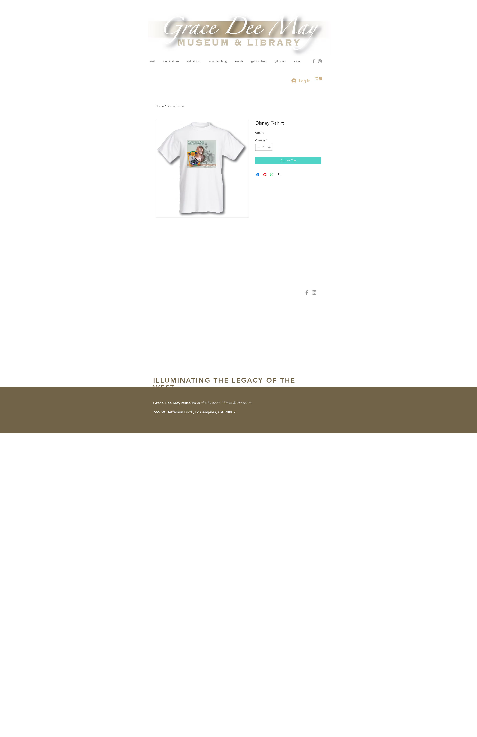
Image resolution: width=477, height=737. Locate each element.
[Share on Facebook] (257, 174)
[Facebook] (313, 61)
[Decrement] (258, 147)
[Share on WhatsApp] (272, 174)
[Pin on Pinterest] (265, 174)
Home (160, 106)
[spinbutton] (263, 147)
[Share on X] (279, 174)
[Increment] (269, 147)
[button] (319, 78)
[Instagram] (320, 61)
